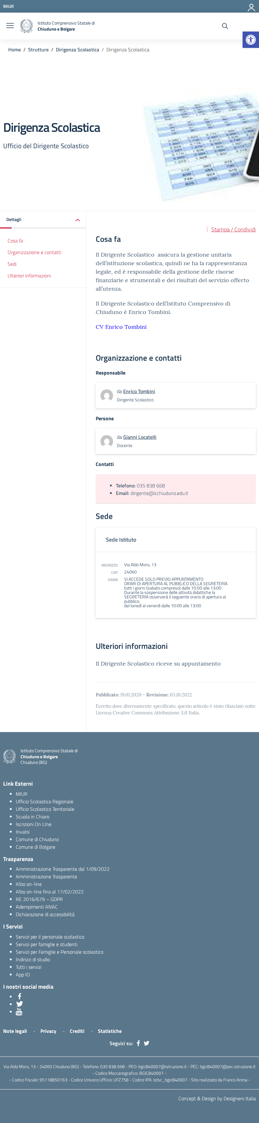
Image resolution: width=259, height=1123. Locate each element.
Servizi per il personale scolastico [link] (50, 936)
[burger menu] (10, 26)
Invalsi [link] (22, 831)
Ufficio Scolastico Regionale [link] (44, 801)
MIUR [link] (21, 794)
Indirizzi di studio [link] (33, 959)
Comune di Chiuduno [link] (37, 839)
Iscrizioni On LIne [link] (33, 824)
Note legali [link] (15, 1031)
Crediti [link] (77, 1031)
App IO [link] (23, 974)
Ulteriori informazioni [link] (29, 275)
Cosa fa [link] (15, 240)
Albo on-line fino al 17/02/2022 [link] (50, 891)
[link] (251, 40)
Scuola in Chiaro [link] (32, 816)
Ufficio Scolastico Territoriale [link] (45, 809)
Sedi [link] (12, 264)
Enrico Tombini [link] (139, 391)
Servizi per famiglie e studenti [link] (46, 944)
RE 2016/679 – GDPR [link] (39, 899)
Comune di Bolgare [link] (35, 847)
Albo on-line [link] (29, 884)
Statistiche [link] (110, 1031)
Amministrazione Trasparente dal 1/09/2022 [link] (63, 869)
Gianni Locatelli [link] (139, 437)
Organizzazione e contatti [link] (34, 252)
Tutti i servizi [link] (28, 967)
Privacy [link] (48, 1031)
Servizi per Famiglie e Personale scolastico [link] (59, 952)
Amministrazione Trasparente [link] (46, 876)
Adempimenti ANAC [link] (37, 907)
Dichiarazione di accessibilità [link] (45, 914)
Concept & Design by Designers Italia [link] (217, 1098)
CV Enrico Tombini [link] (121, 326)
